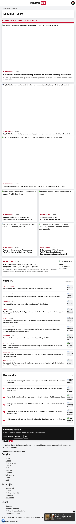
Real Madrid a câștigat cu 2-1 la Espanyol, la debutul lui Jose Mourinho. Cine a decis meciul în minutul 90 (33, 313)
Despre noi (10, 488)
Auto (7, 480)
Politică (8, 468)
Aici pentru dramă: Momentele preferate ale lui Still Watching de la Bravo (37, 74)
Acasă (4, 8)
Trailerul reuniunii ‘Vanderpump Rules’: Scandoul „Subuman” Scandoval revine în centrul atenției (53, 252)
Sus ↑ (18, 521)
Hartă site (5, 521)
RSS (26, 436)
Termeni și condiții (12, 508)
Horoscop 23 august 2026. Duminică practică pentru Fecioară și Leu (25, 304)
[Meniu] (3, 3)
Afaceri (8, 461)
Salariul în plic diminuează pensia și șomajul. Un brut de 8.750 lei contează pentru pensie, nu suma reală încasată (33, 355)
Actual (8, 458)
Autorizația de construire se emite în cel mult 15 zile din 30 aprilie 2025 (26, 338)
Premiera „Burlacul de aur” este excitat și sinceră (50, 218)
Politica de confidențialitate (16, 511)
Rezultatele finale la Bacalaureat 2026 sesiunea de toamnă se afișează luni (27, 288)
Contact (9, 506)
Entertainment (11, 463)
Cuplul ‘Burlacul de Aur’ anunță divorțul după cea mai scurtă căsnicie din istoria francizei (36, 134)
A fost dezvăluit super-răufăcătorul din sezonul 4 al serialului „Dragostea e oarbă (20, 265)
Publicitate (10, 498)
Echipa (8, 490)
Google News (8, 436)
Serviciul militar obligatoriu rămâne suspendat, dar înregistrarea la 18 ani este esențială (31, 296)
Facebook (18, 436)
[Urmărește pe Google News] (73, 3)
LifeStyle (9, 470)
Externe (8, 465)
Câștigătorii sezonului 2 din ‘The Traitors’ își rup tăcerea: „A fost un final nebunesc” (34, 186)
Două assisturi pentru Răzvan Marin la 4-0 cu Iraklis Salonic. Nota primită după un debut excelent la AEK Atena (31, 321)
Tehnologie (10, 475)
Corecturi (9, 495)
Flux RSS (12, 521)
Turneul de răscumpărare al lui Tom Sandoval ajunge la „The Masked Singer (17, 218)
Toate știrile (69, 281)
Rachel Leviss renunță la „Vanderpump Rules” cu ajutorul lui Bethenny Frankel (17, 251)
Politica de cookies (13, 513)
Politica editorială (12, 493)
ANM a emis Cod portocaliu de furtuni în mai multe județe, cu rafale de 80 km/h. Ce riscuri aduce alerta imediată (32, 346)
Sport (8, 477)
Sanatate (9, 473)
